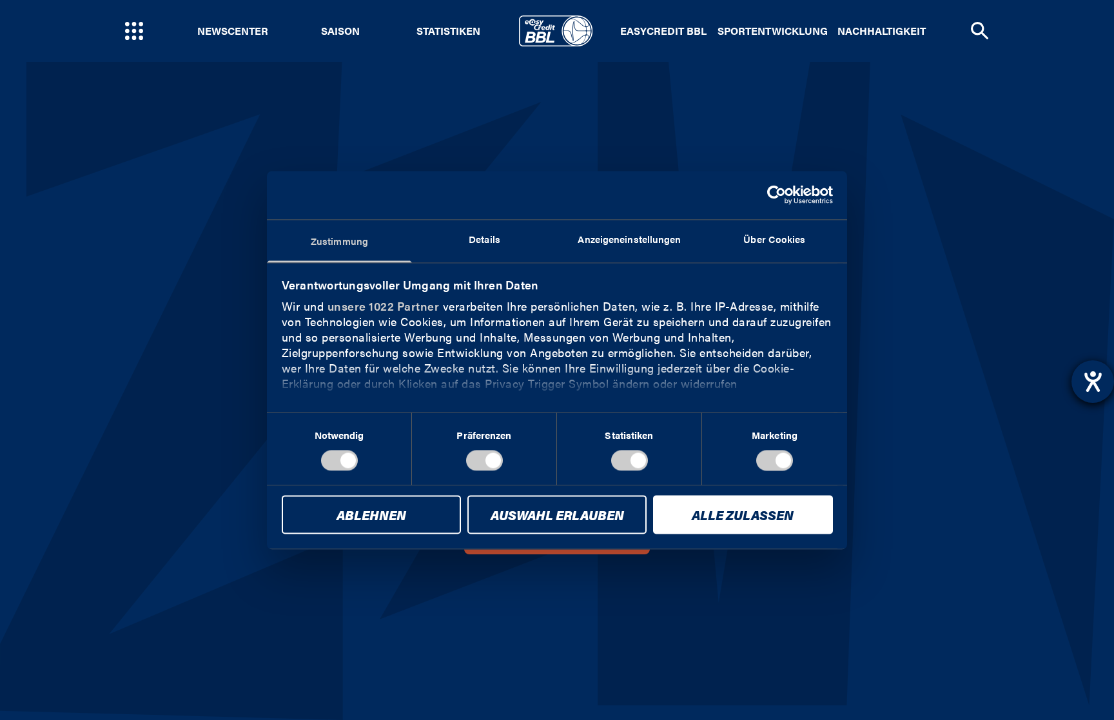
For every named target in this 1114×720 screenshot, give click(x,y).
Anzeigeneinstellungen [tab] (629, 239)
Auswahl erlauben (557, 515)
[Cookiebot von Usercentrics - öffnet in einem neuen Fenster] (776, 194)
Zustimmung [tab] (339, 241)
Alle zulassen (743, 515)
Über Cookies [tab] (774, 239)
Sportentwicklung (773, 31)
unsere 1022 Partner (383, 306)
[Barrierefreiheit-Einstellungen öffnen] (1092, 381)
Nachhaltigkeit (881, 31)
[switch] (484, 460)
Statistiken (448, 31)
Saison (340, 31)
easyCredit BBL (663, 31)
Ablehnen (371, 515)
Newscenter (232, 31)
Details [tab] (484, 239)
